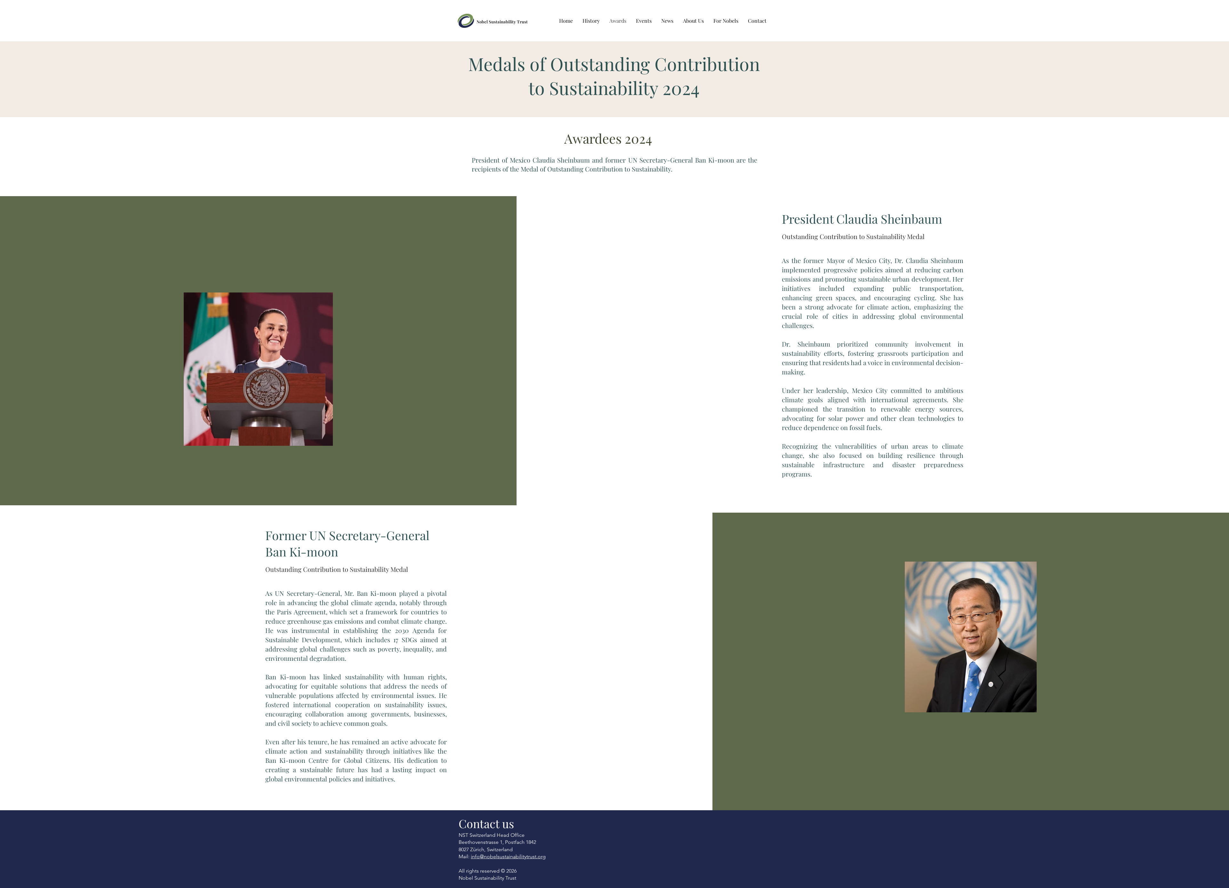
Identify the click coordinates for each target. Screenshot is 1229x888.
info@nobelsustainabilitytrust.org (508, 856)
